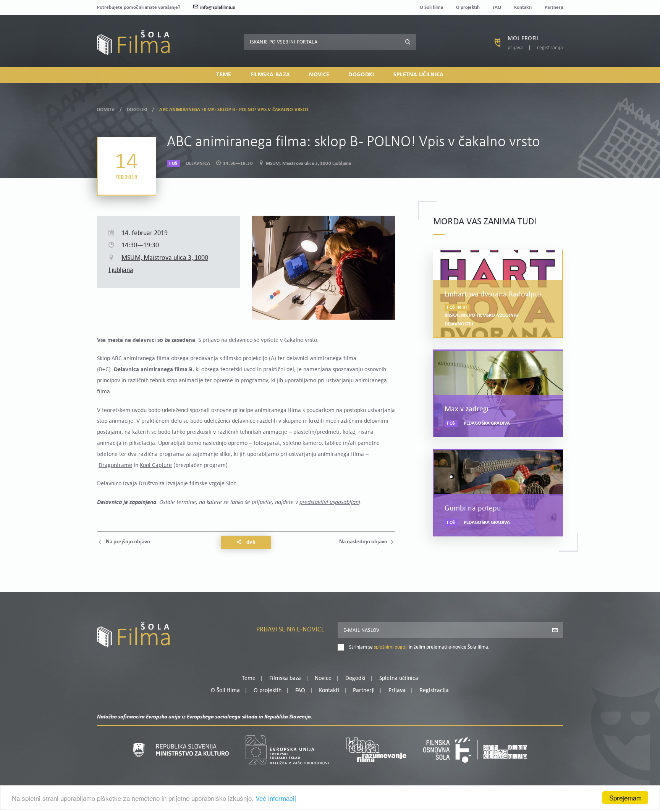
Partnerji (554, 7)
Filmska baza (270, 75)
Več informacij (276, 798)
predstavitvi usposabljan (329, 502)
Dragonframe (115, 465)
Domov (106, 109)
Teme (223, 75)
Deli (250, 543)
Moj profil (524, 38)
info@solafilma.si (217, 7)
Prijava (515, 48)
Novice (319, 75)
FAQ (497, 7)
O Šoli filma (431, 7)
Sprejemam (625, 797)
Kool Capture (156, 465)
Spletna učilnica (418, 75)
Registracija (550, 48)
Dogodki (361, 75)
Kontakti (523, 7)
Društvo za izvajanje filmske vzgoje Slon (187, 484)
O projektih (468, 7)
